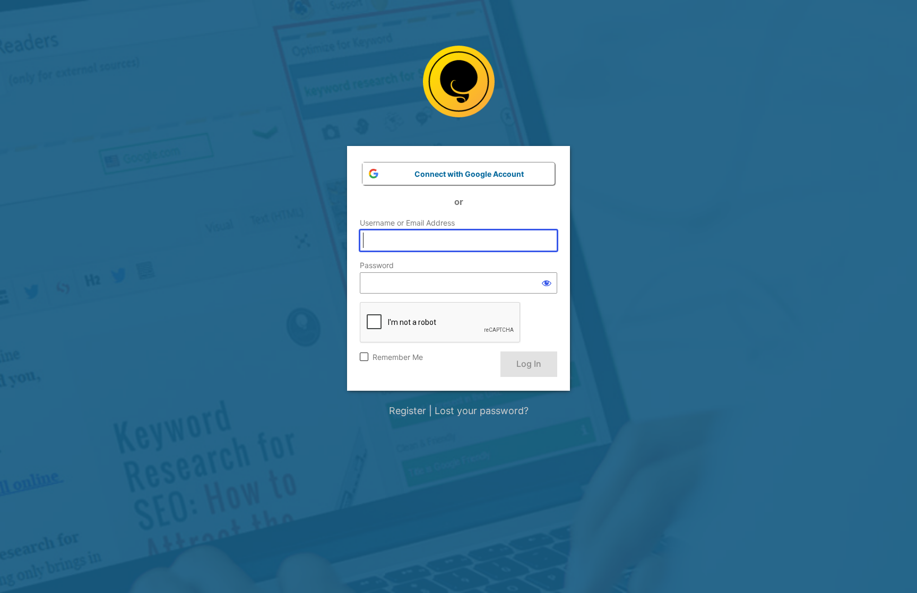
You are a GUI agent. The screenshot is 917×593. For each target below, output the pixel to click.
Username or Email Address (407, 222)
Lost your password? (482, 410)
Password (377, 265)
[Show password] (546, 283)
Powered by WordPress (459, 89)
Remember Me (398, 357)
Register (407, 410)
